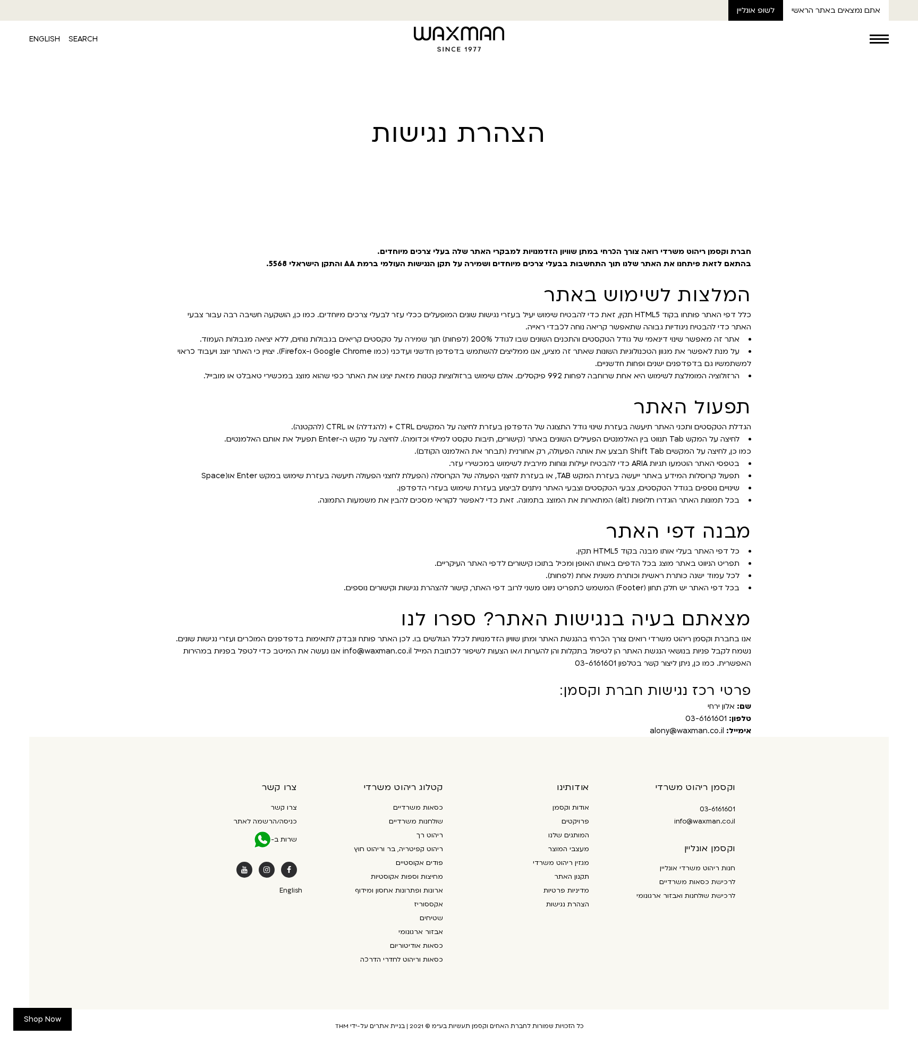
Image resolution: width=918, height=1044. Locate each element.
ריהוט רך (429, 835)
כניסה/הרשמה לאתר (265, 821)
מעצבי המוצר (568, 849)
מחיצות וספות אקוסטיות (407, 876)
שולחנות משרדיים (416, 821)
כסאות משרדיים (418, 807)
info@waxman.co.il (704, 821)
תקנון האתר (571, 876)
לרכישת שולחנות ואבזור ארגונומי (685, 896)
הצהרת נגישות (567, 904)
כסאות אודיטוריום (416, 945)
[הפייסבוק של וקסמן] (289, 870)
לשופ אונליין (756, 10)
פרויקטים (575, 821)
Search (83, 39)
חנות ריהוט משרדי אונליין (697, 868)
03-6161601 (717, 809)
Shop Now (42, 1019)
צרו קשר (283, 807)
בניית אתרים (387, 1026)
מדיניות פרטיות (566, 890)
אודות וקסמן (570, 807)
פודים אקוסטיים (419, 863)
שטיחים (431, 918)
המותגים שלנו (568, 835)
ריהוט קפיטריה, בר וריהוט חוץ (398, 849)
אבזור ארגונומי (420, 932)
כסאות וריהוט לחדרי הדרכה (401, 959)
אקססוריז (428, 904)
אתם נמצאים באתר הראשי (836, 10)
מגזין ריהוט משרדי (561, 863)
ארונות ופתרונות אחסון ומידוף (399, 890)
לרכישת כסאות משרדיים (697, 882)
